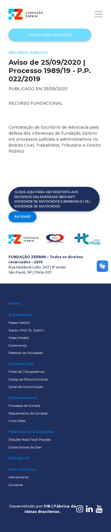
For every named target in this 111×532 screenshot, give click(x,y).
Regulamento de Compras (28, 413)
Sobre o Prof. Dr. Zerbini (26, 330)
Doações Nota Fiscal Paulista (30, 440)
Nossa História (19, 323)
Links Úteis (17, 421)
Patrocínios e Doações (31, 431)
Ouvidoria (16, 485)
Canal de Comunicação (26, 387)
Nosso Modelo (19, 338)
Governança (18, 345)
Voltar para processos (50, 35)
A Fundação (21, 314)
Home (14, 303)
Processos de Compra (24, 406)
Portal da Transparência (26, 372)
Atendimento (19, 477)
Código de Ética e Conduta (28, 379)
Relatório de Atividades (26, 353)
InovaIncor (19, 458)
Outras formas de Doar (25, 447)
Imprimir (22, 217)
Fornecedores (23, 397)
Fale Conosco (22, 469)
